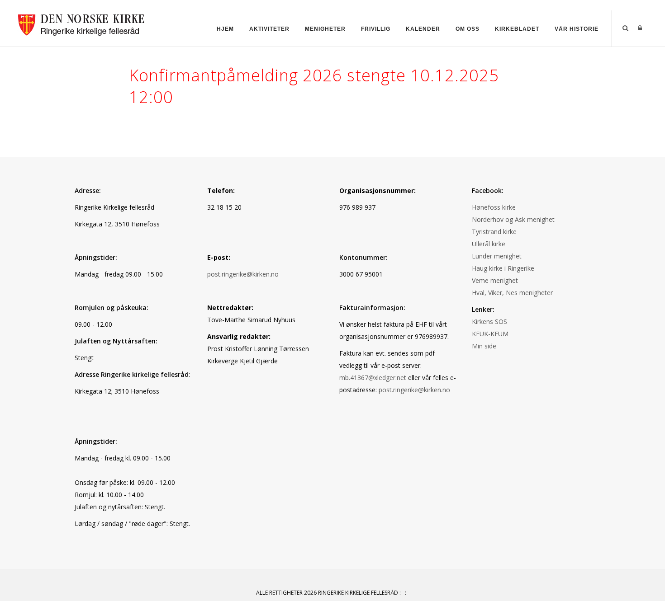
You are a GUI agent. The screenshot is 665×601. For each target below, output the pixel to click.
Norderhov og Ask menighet (513, 219)
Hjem (225, 29)
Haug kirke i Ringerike (503, 268)
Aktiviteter (269, 29)
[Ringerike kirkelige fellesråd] (82, 22)
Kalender (423, 29)
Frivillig (375, 29)
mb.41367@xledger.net (372, 377)
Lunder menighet (497, 256)
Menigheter (325, 29)
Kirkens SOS (489, 321)
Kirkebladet (517, 29)
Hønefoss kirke (494, 207)
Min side (484, 346)
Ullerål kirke (488, 243)
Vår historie (576, 29)
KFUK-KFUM (490, 333)
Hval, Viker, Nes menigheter (512, 292)
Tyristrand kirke (494, 231)
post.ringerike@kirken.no (243, 274)
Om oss (468, 29)
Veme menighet (495, 280)
